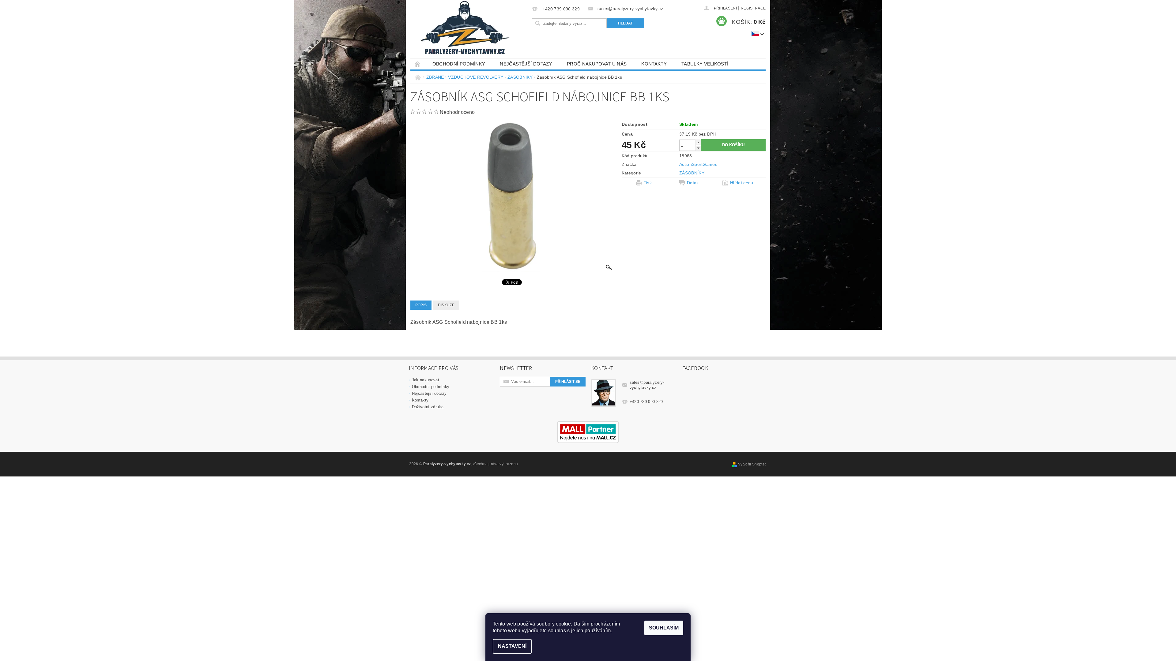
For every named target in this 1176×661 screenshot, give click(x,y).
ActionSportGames (698, 164)
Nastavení (512, 646)
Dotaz (693, 182)
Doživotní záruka (427, 407)
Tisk (648, 182)
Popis (421, 305)
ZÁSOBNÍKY (691, 172)
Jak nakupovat (425, 380)
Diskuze (446, 305)
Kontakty (654, 63)
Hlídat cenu (741, 182)
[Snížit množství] (698, 148)
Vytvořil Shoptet (752, 464)
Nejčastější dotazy (526, 63)
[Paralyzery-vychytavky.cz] (464, 29)
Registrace (753, 8)
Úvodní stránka (417, 63)
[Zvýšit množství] (698, 142)
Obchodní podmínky (458, 63)
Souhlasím (664, 627)
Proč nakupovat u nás (597, 63)
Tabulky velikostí (704, 63)
